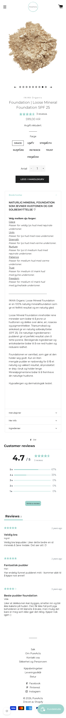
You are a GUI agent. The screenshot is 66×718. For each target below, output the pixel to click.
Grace (18, 143)
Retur (33, 676)
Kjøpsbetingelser (33, 668)
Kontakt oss (33, 657)
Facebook (34, 683)
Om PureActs (33, 653)
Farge (33, 136)
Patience (34, 150)
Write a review (33, 503)
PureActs (37, 698)
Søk (33, 649)
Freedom (33, 157)
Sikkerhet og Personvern (33, 661)
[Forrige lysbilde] (15, 87)
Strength (46, 143)
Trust (49, 150)
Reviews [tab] (13, 516)
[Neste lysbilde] (50, 87)
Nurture (18, 150)
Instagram (34, 691)
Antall (24, 168)
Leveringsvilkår (33, 672)
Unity (30, 143)
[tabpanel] (33, 46)
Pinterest (34, 687)
